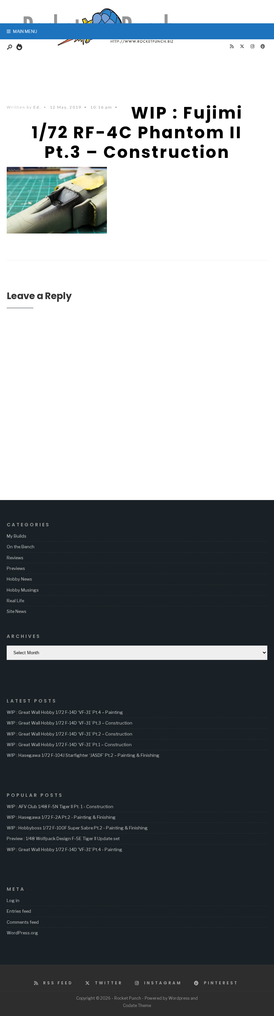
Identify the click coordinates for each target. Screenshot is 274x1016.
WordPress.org (22, 932)
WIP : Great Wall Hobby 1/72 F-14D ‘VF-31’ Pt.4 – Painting (65, 712)
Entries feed (19, 911)
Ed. (37, 107)
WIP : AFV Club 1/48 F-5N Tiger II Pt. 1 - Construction (60, 806)
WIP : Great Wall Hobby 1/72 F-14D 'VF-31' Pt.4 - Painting (64, 849)
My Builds (16, 536)
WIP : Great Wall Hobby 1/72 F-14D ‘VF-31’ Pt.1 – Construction (69, 744)
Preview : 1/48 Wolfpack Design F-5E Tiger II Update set (63, 838)
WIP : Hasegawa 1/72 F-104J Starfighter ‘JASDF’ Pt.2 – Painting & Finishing (83, 755)
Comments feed (23, 922)
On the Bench (20, 546)
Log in (13, 900)
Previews (16, 568)
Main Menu (24, 31)
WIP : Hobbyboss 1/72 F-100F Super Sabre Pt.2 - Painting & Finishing (77, 827)
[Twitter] (242, 46)
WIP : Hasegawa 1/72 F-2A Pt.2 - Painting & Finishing (61, 817)
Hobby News (19, 579)
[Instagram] (252, 46)
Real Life (15, 600)
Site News (16, 611)
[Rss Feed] (231, 46)
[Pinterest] (262, 46)
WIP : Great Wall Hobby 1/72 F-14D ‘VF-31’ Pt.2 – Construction (69, 734)
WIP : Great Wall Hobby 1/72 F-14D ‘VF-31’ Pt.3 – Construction (69, 723)
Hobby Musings (23, 590)
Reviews (15, 557)
